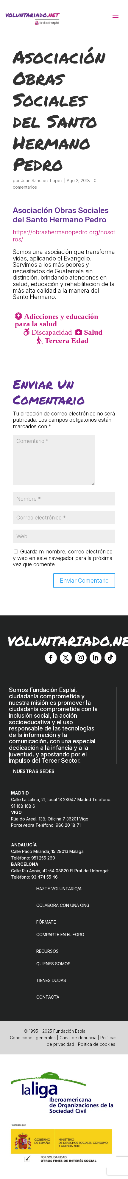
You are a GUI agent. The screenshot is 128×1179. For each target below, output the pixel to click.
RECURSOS (47, 951)
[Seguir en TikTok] (110, 658)
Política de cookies (96, 1044)
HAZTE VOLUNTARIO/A (59, 888)
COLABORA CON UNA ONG (62, 905)
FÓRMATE (46, 921)
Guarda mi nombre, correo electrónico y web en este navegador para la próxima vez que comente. (63, 557)
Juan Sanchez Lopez (42, 180)
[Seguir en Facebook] (51, 658)
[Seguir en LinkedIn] (96, 658)
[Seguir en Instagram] (81, 658)
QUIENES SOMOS (53, 963)
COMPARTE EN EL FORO (60, 934)
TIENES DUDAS (51, 980)
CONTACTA (47, 997)
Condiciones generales (33, 1037)
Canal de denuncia (78, 1037)
